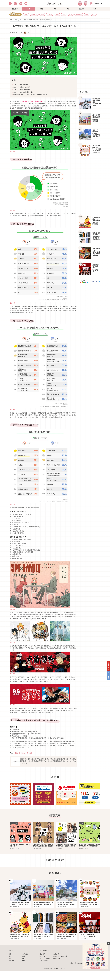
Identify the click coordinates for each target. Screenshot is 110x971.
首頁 (11, 20)
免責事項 (56, 954)
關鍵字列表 (57, 958)
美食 (55, 9)
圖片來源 (12, 151)
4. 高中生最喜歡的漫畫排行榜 (23, 92)
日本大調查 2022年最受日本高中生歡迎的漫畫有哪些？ (36, 20)
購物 (94, 9)
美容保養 (15, 9)
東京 (25, 14)
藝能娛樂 (81, 9)
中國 (86, 14)
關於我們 (42, 954)
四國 (70, 14)
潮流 (28, 9)
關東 (42, 14)
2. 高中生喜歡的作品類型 (21, 87)
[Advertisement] (90, 63)
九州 (63, 14)
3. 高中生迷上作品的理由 (21, 90)
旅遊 (41, 9)
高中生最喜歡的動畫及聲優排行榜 (31, 102)
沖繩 (57, 14)
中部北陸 (79, 14)
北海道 (50, 14)
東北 (93, 14)
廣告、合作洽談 (45, 958)
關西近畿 (34, 14)
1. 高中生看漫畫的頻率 (20, 85)
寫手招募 (42, 956)
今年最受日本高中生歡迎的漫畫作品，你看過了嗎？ (30, 95)
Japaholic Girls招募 (60, 956)
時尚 (68, 9)
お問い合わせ (44, 960)
